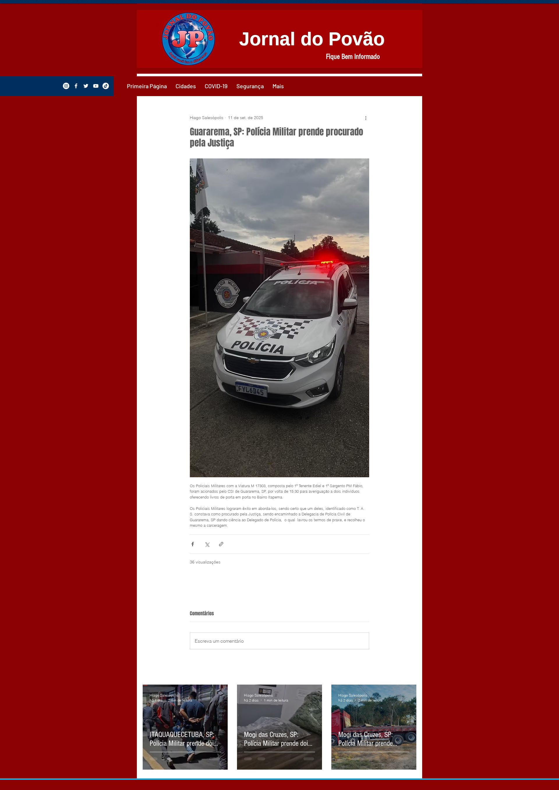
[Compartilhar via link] (221, 544)
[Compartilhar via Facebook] (192, 544)
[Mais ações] (365, 117)
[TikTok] (105, 86)
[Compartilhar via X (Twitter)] (207, 544)
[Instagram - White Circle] (66, 86)
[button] (185, 86)
